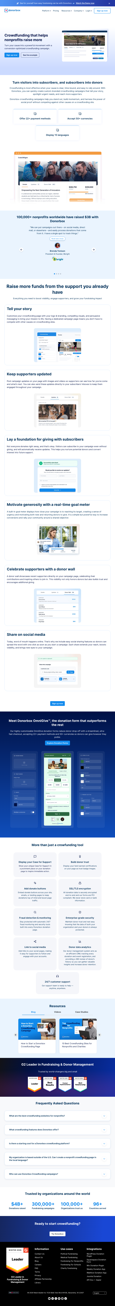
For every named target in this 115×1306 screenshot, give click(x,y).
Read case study (57, 239)
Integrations (94, 1248)
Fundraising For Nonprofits (72, 1261)
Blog (37, 1261)
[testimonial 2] (56, 273)
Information (42, 1248)
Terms (37, 1272)
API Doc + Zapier (94, 1280)
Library (38, 1282)
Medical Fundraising (69, 1257)
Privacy (38, 1275)
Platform (45, 11)
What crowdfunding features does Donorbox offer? (34, 1129)
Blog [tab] (33, 1012)
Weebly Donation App (96, 1269)
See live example (30, 55)
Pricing (56, 11)
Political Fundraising (69, 1254)
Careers (38, 1264)
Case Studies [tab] (81, 1012)
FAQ (36, 1268)
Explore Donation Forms (57, 743)
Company (78, 11)
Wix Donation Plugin (95, 1265)
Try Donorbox (57, 1234)
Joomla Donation (94, 1276)
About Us (39, 1257)
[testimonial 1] (54, 273)
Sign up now (102, 11)
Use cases (67, 1248)
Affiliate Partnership (43, 1279)
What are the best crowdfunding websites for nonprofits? (37, 1116)
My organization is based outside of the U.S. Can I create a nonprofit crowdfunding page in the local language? (52, 1158)
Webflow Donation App (96, 1273)
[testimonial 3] (58, 273)
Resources (66, 11)
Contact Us (39, 1254)
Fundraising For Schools (71, 1264)
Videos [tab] (57, 1012)
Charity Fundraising (69, 1268)
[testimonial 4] (60, 273)
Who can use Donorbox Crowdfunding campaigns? (33, 1174)
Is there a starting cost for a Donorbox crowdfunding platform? (39, 1143)
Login (88, 11)
